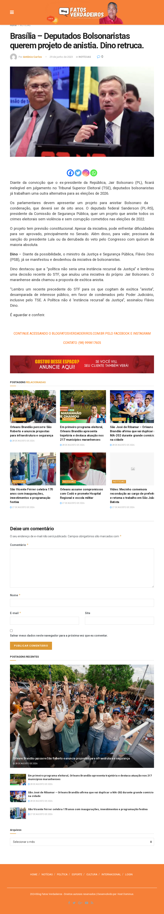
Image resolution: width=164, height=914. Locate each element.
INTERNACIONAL (111, 874)
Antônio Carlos (32, 56)
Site (87, 613)
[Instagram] (85, 172)
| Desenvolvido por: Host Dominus (114, 894)
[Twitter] (78, 172)
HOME (33, 874)
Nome (15, 595)
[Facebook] (70, 172)
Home (13, 25)
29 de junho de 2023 (61, 56)
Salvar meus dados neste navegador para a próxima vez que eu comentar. (59, 635)
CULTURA (91, 874)
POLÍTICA (62, 874)
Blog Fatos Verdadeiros (49, 894)
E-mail (15, 613)
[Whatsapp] (93, 172)
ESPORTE (77, 874)
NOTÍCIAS (25, 25)
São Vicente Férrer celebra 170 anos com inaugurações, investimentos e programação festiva (88, 809)
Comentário (19, 545)
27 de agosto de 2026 (23, 507)
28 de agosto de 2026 (23, 441)
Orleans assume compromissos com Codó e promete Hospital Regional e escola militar (81, 494)
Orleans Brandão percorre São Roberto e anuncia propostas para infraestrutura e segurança (31, 431)
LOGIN (129, 874)
